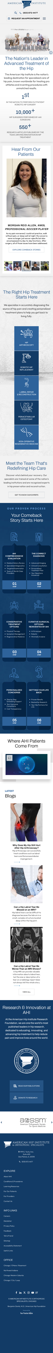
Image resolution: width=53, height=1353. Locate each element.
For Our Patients (10, 1194)
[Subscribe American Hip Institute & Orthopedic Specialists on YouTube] (33, 1296)
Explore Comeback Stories (26, 252)
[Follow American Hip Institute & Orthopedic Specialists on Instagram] (28, 1296)
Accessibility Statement (13, 1248)
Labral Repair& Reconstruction (26, 395)
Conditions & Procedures (13, 1184)
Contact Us (8, 1204)
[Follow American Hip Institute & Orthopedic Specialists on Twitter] (24, 1296)
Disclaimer (8, 1223)
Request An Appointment (25, 18)
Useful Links (8, 1253)
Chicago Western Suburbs (14, 1278)
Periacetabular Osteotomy (26, 420)
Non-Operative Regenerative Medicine (26, 445)
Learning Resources (11, 1189)
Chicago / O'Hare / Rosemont (15, 1268)
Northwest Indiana (11, 1273)
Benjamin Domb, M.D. (16, 1309)
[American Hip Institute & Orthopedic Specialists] (26, 5)
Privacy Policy (9, 1228)
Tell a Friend (8, 1238)
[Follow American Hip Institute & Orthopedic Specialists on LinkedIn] (20, 1296)
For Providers (9, 1199)
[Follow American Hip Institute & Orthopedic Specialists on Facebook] (16, 1296)
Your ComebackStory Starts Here (26, 520)
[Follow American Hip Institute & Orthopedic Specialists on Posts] (37, 1296)
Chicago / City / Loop (12, 1283)
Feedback (7, 1233)
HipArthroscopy (26, 346)
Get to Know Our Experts (26, 497)
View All (27, 994)
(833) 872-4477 (30, 13)
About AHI (8, 1179)
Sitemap (7, 1243)
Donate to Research (27, 1100)
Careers (7, 1218)
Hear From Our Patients (25, 152)
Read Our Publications (29, 1088)
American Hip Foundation (35, 1309)
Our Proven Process (26, 510)
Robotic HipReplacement (26, 370)
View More (17, 864)
